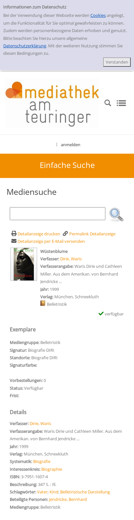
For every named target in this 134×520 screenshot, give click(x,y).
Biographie (51, 469)
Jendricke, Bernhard (68, 499)
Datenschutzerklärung (24, 46)
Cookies (98, 15)
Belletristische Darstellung (85, 492)
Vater (42, 492)
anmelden (70, 145)
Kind (53, 492)
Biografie (41, 461)
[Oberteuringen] (52, 103)
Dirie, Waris (71, 259)
